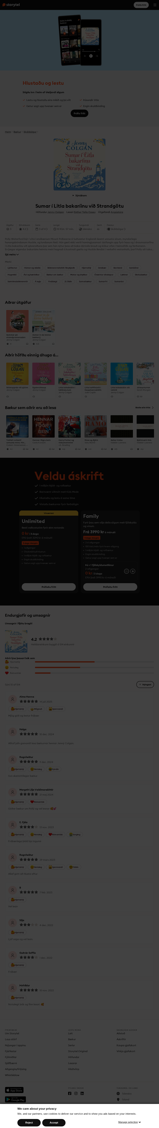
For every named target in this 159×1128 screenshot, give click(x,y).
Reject (29, 1122)
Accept (54, 1122)
